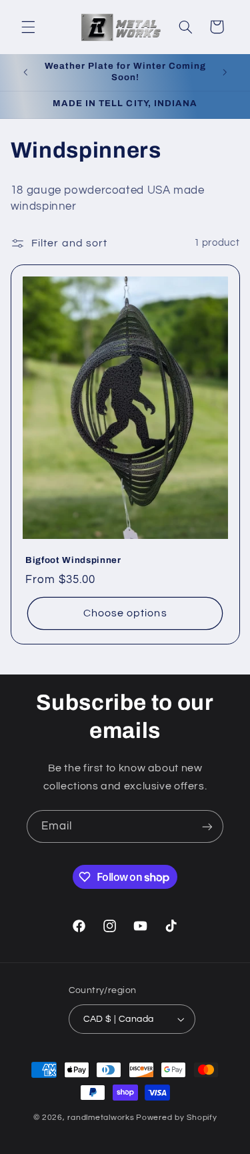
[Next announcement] (224, 72)
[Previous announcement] (25, 72)
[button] (28, 26)
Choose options (125, 613)
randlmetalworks (100, 1117)
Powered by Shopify (176, 1117)
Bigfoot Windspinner (73, 560)
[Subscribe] (207, 826)
